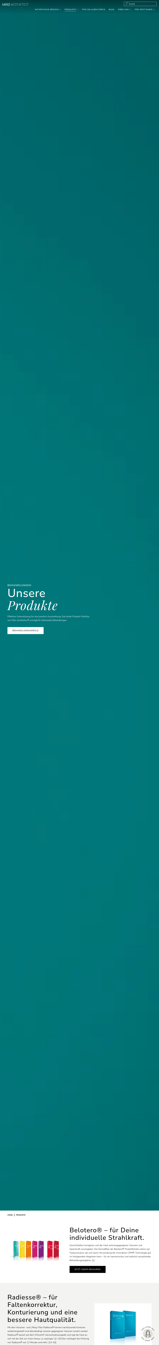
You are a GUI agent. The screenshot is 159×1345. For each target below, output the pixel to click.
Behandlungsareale (25, 630)
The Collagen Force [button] (93, 9)
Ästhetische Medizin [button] (47, 9)
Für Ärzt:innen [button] (143, 9)
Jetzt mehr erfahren (88, 1269)
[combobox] (140, 4)
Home (10, 1215)
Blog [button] (111, 9)
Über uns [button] (123, 9)
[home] (15, 4)
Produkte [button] (70, 9)
